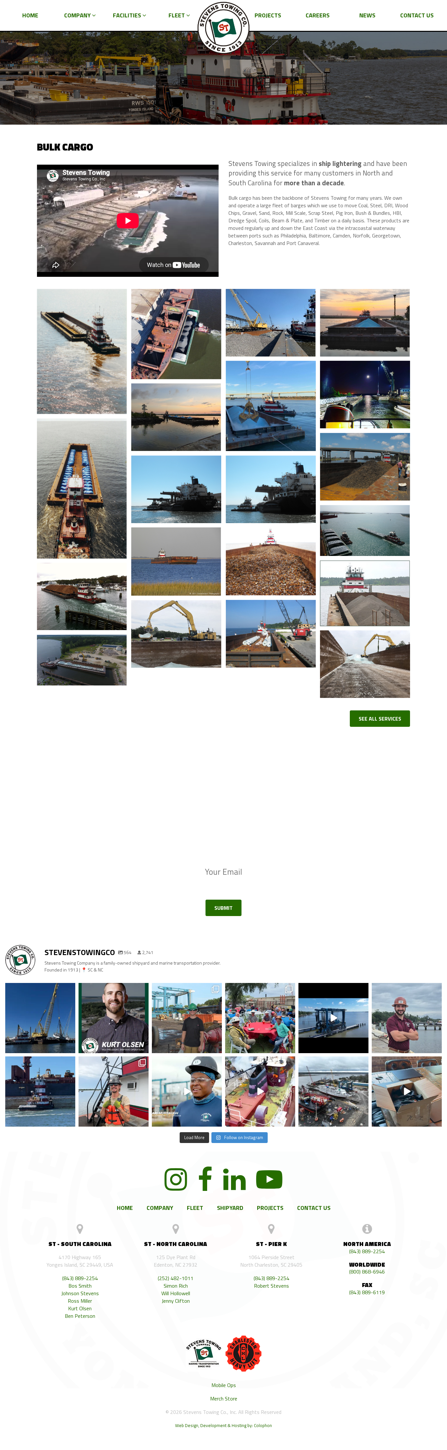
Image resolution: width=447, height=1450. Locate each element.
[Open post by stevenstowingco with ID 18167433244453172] (407, 1091)
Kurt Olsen (80, 1308)
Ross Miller (80, 1301)
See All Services (380, 719)
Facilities (127, 15)
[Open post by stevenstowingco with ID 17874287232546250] (333, 1018)
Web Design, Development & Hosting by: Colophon (223, 1425)
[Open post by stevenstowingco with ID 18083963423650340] (187, 1091)
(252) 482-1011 (175, 1278)
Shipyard (230, 1208)
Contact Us (417, 15)
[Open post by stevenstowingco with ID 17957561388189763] (260, 1018)
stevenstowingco (39, 992)
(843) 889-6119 (367, 1292)
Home (30, 15)
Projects (268, 15)
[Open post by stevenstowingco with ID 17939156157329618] (407, 1018)
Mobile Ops (223, 1385)
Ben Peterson (80, 1316)
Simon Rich (176, 1286)
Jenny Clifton (176, 1301)
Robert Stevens (271, 1286)
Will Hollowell (175, 1293)
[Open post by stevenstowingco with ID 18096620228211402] (114, 1091)
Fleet (177, 15)
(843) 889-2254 (80, 1278)
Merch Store (223, 1398)
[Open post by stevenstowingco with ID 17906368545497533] (40, 1018)
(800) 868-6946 (367, 1272)
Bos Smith (80, 1286)
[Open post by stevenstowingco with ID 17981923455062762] (187, 1018)
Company (78, 15)
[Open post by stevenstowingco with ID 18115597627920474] (260, 1091)
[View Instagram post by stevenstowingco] (69, 1048)
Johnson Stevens (80, 1293)
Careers (318, 15)
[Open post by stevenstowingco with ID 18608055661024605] (40, 1091)
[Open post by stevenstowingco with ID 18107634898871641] (114, 1018)
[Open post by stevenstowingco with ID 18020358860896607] (333, 1091)
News (367, 15)
